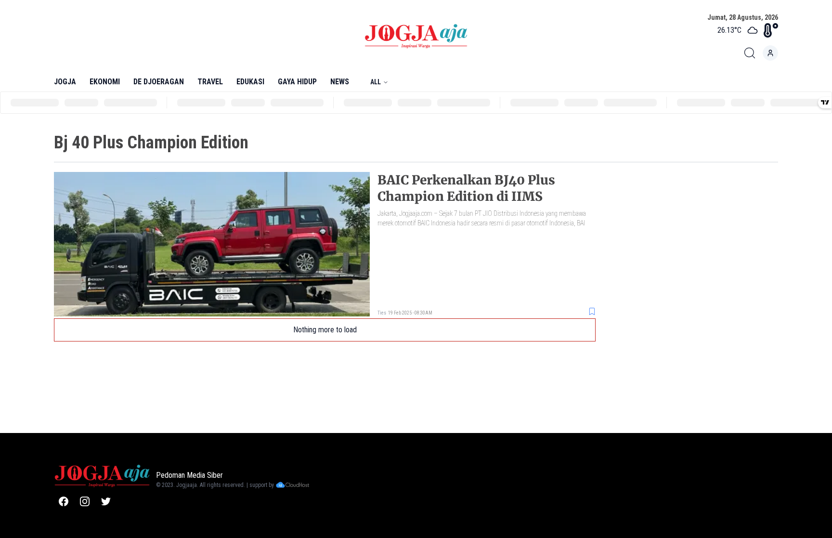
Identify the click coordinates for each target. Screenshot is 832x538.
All (375, 82)
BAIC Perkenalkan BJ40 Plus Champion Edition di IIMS (466, 188)
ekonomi (105, 81)
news (339, 81)
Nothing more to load (325, 329)
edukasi (250, 81)
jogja (65, 81)
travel (210, 81)
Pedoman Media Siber (189, 475)
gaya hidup (297, 81)
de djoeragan (158, 81)
